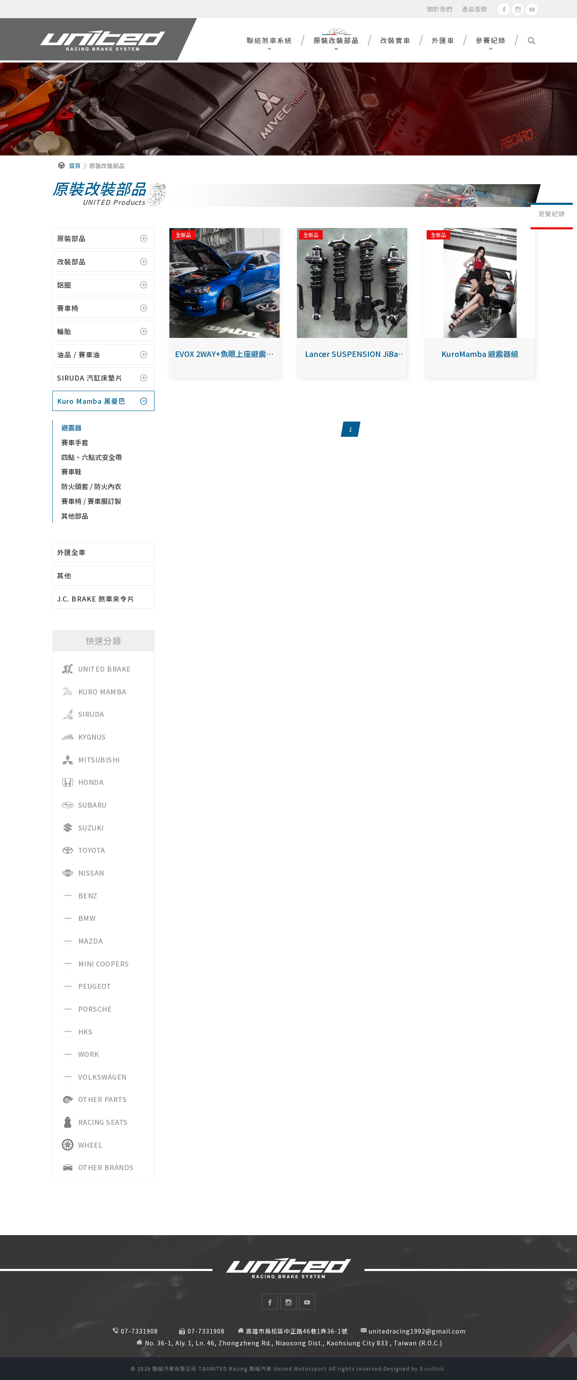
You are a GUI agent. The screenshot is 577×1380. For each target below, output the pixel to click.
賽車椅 (68, 308)
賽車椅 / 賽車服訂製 (91, 501)
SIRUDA (91, 714)
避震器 (71, 427)
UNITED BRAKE (104, 669)
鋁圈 (64, 285)
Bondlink (432, 1368)
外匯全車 (71, 552)
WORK (88, 1054)
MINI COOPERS (103, 963)
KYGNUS (92, 737)
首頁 (75, 165)
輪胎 (64, 331)
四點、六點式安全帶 (91, 457)
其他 (64, 575)
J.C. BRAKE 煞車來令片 (95, 598)
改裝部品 (71, 261)
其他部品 (74, 516)
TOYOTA (91, 850)
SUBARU (92, 805)
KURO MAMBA (102, 691)
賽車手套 (74, 442)
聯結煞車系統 (269, 40)
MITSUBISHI (99, 759)
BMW (87, 918)
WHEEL (90, 1145)
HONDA (91, 782)
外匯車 (443, 40)
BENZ (88, 895)
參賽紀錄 (491, 40)
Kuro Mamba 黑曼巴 (91, 401)
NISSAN (91, 873)
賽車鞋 (71, 471)
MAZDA (90, 941)
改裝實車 (395, 40)
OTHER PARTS (102, 1099)
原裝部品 (71, 238)
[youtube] (532, 9)
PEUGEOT (95, 986)
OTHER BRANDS (106, 1167)
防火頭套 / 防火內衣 (91, 486)
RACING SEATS (103, 1122)
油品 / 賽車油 (78, 354)
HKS (85, 1031)
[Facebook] (504, 9)
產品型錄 (474, 9)
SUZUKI (91, 827)
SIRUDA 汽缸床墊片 (89, 378)
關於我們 (439, 9)
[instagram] (518, 9)
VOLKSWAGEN (102, 1077)
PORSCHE (95, 1009)
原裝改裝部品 (336, 40)
